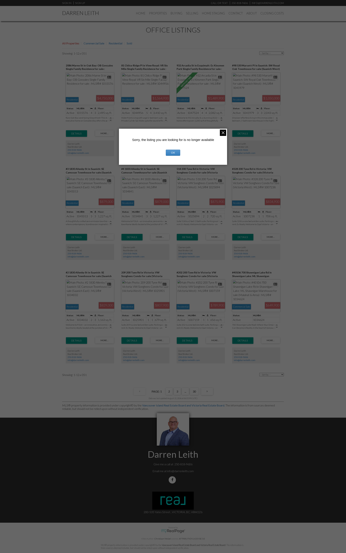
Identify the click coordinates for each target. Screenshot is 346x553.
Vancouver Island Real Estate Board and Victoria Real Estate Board (183, 405)
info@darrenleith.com (78, 153)
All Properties (70, 43)
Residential (115, 43)
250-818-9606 (75, 150)
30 (194, 391)
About (251, 13)
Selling (192, 13)
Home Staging (213, 13)
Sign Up (80, 3)
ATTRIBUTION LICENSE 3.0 (192, 538)
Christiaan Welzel (162, 538)
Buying (176, 13)
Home (140, 13)
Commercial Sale (94, 43)
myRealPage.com (173, 531)
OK (173, 152)
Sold (129, 43)
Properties (158, 13)
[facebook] (173, 480)
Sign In (66, 3)
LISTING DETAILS (76, 133)
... (185, 391)
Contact (236, 13)
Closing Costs (272, 13)
